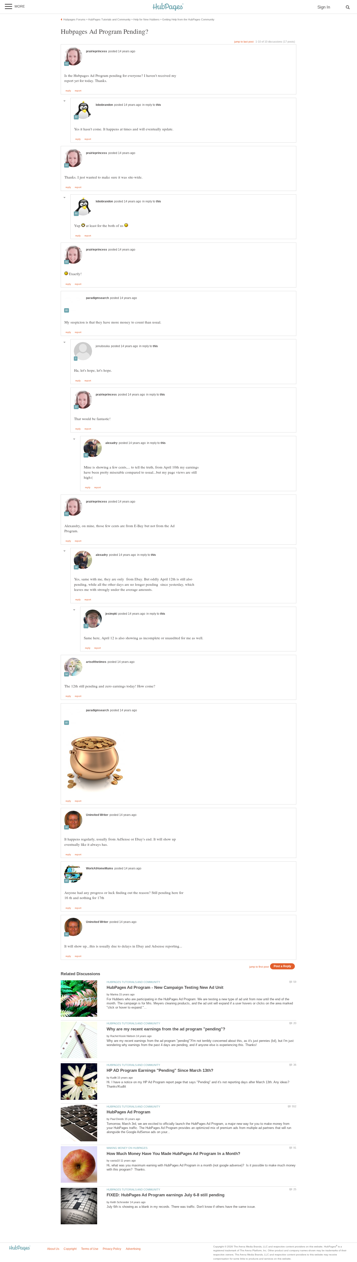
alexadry (111, 443)
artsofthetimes (96, 662)
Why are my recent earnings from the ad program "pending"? (166, 1029)
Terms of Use (89, 1249)
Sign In (323, 7)
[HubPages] (168, 7)
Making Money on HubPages (127, 1147)
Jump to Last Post (244, 41)
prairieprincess (96, 51)
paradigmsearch (97, 298)
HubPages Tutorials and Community (133, 982)
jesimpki (111, 613)
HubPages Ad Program (128, 1112)
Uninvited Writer (97, 815)
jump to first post (259, 966)
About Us (53, 1249)
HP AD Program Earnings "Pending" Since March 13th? (160, 1070)
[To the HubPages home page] (19, 1248)
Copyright (70, 1249)
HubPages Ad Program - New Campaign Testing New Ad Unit (165, 987)
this (158, 105)
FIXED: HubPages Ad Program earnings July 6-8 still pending (165, 1195)
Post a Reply (282, 966)
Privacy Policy (112, 1249)
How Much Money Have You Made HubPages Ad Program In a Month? (173, 1153)
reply (68, 91)
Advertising (133, 1249)
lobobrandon (104, 105)
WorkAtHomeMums (99, 868)
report (78, 91)
